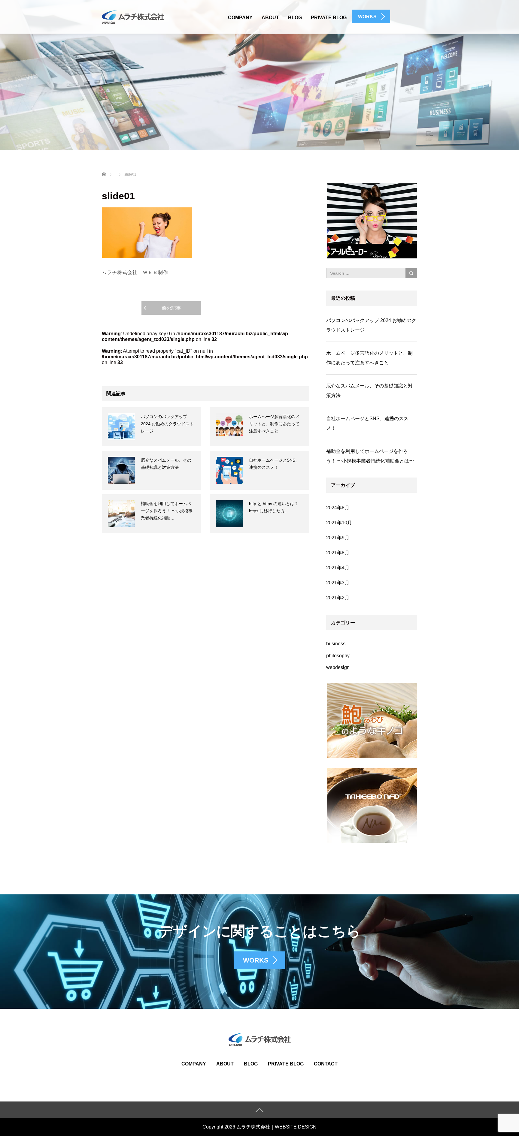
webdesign (338, 667)
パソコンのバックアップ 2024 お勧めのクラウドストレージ (167, 423)
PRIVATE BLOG (329, 17)
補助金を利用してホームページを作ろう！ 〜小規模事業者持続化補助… (167, 510)
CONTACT (326, 1063)
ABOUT (270, 17)
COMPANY (240, 17)
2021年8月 (337, 552)
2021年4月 (337, 567)
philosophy (338, 655)
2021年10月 (339, 522)
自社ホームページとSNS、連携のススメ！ (367, 423)
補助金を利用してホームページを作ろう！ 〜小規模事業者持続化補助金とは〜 (370, 456)
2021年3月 (337, 582)
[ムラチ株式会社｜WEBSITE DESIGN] (133, 16)
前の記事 (171, 308)
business (335, 643)
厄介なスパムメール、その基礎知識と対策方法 (369, 390)
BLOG (295, 17)
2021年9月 (337, 537)
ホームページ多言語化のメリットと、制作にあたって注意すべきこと (274, 423)
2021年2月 (337, 597)
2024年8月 (337, 507)
